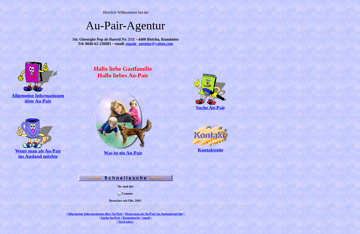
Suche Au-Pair (210, 107)
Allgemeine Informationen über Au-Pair (38, 98)
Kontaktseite (210, 149)
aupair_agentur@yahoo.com (149, 44)
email (146, 218)
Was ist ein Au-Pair (123, 152)
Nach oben (125, 221)
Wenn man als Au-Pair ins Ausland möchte (38, 153)
